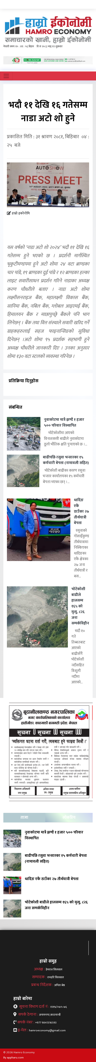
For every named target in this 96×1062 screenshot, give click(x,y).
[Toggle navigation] (6, 75)
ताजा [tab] (24, 817)
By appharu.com (13, 1057)
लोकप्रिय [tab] (69, 817)
